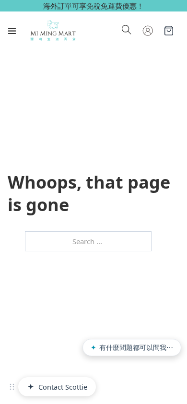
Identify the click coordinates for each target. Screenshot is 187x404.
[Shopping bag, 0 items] (168, 30)
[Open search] (126, 30)
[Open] (12, 30)
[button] (12, 387)
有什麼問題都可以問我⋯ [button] (132, 347)
